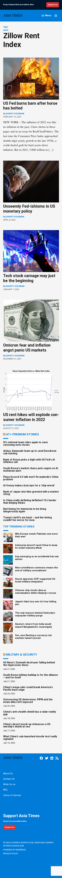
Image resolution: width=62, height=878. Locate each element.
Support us (53, 5)
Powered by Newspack (14, 850)
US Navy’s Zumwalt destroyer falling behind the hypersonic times (29, 664)
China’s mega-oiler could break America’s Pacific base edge (28, 688)
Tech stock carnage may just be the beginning (29, 278)
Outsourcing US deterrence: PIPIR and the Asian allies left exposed (28, 701)
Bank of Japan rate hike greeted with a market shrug (31, 493)
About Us (8, 773)
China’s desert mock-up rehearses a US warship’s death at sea (26, 725)
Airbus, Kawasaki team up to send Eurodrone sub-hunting (29, 452)
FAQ (5, 789)
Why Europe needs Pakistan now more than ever (36, 535)
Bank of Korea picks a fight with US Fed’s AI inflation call (29, 461)
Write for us (9, 784)
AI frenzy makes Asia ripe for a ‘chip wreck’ (29, 485)
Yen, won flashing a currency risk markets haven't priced (33, 636)
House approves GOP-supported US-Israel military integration (35, 580)
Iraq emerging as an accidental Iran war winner (37, 558)
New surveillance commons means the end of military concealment (36, 569)
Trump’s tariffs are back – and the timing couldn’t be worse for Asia (27, 519)
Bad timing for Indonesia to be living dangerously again (24, 510)
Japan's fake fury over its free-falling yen (35, 603)
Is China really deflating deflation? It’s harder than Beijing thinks (29, 501)
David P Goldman (15, 113)
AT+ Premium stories (22, 434)
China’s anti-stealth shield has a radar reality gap (29, 713)
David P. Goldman (15, 286)
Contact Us (9, 779)
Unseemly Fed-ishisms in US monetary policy (29, 208)
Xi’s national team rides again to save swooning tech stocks (25, 443)
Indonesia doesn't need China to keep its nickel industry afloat (36, 546)
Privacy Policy (10, 853)
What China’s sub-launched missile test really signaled (30, 737)
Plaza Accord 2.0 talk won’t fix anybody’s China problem (30, 478)
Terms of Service (12, 795)
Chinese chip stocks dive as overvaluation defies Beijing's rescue (35, 591)
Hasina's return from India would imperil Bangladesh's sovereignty (33, 625)
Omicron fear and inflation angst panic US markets (27, 347)
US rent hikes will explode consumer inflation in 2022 (31, 417)
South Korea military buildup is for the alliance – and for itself (30, 676)
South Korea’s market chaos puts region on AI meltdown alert (30, 469)
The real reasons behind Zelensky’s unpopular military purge (35, 614)
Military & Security (21, 654)
